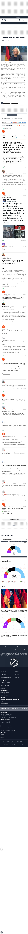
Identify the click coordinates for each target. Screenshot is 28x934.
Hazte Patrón (3, 680)
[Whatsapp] (4, 699)
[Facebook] (3, 699)
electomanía (10, 19)
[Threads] (6, 699)
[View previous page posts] (13, 640)
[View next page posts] (15, 640)
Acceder (24, 122)
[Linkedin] (16, 699)
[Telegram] (8, 699)
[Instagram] (11, 699)
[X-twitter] (1, 699)
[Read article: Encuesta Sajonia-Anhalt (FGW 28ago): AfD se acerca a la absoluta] (14, 548)
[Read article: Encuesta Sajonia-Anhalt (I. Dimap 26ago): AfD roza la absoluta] (14, 573)
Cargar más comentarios (14, 519)
